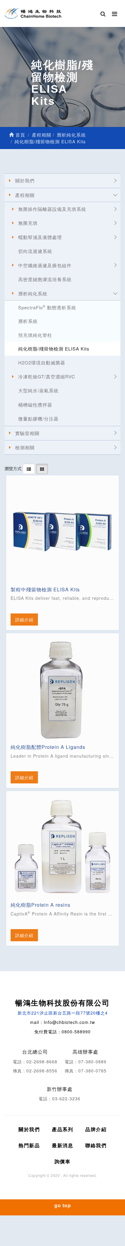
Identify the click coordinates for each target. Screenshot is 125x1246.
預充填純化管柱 (35, 335)
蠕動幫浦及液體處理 (40, 237)
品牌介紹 (95, 1129)
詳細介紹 (24, 619)
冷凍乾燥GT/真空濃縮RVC (46, 376)
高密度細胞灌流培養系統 (45, 279)
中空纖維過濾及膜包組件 (45, 265)
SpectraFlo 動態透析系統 (47, 307)
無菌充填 (28, 223)
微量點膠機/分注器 (38, 418)
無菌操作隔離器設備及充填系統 (52, 209)
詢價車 (63, 1161)
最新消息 (62, 1145)
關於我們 (25, 180)
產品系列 (62, 1129)
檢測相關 (25, 447)
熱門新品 (29, 1145)
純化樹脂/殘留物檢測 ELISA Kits (54, 348)
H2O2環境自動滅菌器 (41, 362)
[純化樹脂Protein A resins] (62, 847)
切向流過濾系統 (35, 251)
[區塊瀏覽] (42, 468)
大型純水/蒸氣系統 (38, 390)
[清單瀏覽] (29, 468)
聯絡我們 (95, 1145)
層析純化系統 (32, 293)
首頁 (19, 134)
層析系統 (28, 321)
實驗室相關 (27, 433)
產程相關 (25, 195)
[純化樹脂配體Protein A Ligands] (62, 689)
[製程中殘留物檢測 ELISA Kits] (62, 531)
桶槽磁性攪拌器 (35, 404)
